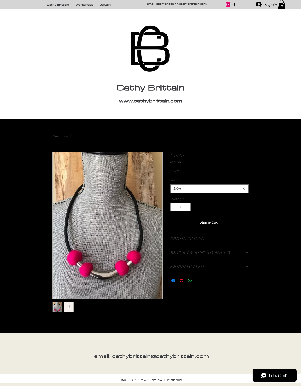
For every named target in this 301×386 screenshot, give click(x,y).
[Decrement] (174, 207)
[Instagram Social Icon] (228, 4)
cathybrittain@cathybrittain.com (181, 3)
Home (56, 136)
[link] (282, 4)
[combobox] (209, 188)
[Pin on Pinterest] (181, 280)
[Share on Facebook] (173, 280)
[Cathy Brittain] (234, 4)
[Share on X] (198, 280)
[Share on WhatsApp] (190, 280)
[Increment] (187, 207)
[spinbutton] (180, 207)
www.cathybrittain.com (150, 100)
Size (174, 180)
